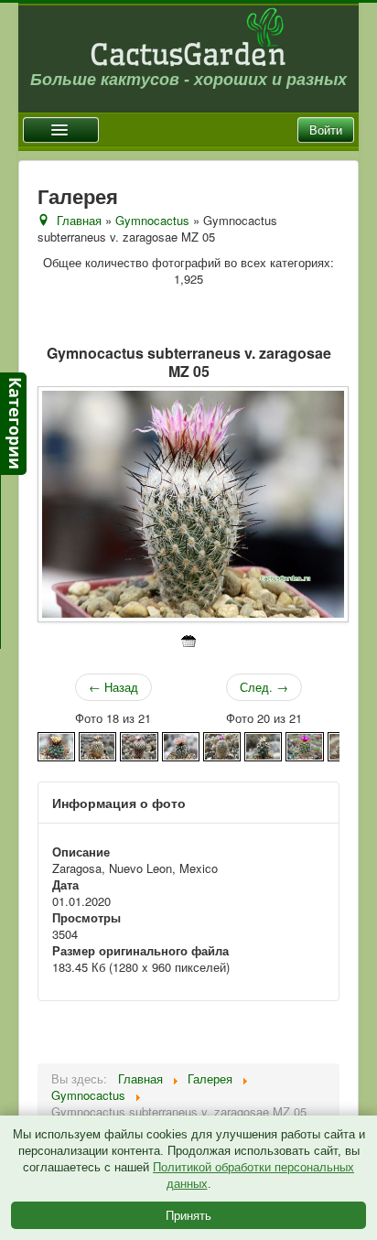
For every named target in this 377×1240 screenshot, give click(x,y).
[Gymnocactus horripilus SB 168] (304, 744)
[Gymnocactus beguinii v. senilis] (222, 744)
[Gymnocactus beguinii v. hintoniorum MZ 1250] (180, 744)
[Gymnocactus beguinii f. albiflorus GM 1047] (97, 744)
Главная (79, 220)
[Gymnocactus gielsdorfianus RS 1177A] (263, 744)
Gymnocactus (152, 220)
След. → (264, 686)
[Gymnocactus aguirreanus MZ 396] (56, 744)
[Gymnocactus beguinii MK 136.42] (138, 744)
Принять (188, 1215)
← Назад (113, 686)
